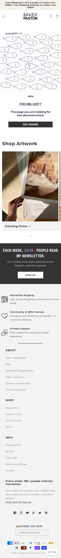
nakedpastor (22, 553)
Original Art (12, 408)
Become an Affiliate (16, 464)
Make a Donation (15, 377)
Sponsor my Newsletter (18, 383)
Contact (10, 470)
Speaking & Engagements (19, 370)
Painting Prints (16, 226)
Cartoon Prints (13, 414)
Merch (9, 427)
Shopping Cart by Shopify (40, 553)
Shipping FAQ (13, 445)
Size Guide (11, 457)
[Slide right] (37, 236)
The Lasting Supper (16, 389)
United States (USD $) (29, 532)
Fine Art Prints (13, 420)
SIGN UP (30, 275)
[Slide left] (24, 236)
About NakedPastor (16, 358)
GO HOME (30, 124)
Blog (8, 364)
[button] (3, 16)
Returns (10, 451)
